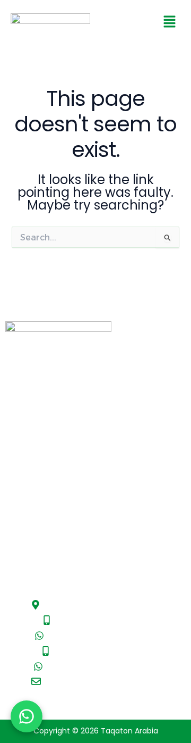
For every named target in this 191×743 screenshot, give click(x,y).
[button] (169, 22)
